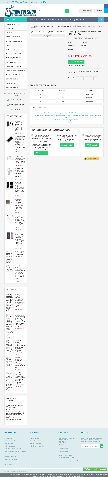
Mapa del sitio (9, 464)
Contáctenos (8, 443)
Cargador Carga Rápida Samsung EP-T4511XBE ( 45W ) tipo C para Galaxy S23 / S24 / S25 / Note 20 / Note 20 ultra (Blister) (20, 320)
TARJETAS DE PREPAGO (13, 75)
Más (33, 108)
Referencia (71, 45)
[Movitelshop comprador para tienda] (15, 94)
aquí (83, 476)
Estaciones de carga (13, 66)
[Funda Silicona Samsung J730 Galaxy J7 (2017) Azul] (67, 135)
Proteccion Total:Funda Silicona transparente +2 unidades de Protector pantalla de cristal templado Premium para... (41, 146)
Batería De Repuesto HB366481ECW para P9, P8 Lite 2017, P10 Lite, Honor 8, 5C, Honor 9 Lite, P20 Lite (20, 204)
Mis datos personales (37, 446)
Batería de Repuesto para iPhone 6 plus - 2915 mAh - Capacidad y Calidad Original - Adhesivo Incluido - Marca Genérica (15, 413)
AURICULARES (10, 49)
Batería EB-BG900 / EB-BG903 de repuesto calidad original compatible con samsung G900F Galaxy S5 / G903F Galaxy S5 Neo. (20, 143)
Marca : (70, 42)
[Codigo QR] (15, 109)
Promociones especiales (12, 400)
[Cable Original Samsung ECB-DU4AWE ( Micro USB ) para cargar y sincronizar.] (9, 174)
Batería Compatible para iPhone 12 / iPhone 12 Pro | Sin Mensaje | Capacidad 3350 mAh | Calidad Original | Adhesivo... (20, 301)
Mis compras (34, 438)
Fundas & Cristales (13, 24)
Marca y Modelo (12, 87)
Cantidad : (71, 49)
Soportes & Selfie (12, 79)
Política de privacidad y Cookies (15, 451)
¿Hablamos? (79, 20)
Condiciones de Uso (11, 454)
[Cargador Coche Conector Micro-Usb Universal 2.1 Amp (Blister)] (9, 262)
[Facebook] (106, 6)
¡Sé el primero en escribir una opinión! (87, 71)
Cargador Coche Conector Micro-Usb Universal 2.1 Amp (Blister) (20, 254)
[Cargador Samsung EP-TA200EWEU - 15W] (9, 366)
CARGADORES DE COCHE (14, 41)
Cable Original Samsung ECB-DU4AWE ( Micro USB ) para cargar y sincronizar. (20, 172)
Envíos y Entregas (10, 456)
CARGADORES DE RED (13, 37)
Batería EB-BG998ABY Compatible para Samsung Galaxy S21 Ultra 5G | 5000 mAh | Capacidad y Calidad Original (20, 346)
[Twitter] (106, 10)
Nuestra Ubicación (55, 20)
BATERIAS (9, 32)
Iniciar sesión (87, 10)
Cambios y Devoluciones (12, 448)
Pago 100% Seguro (10, 459)
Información (41, 20)
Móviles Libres (11, 83)
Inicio (32, 20)
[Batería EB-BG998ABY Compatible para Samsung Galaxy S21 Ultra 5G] (9, 352)
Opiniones (42, 108)
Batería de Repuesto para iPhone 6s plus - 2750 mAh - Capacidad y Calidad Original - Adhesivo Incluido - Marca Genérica (20, 239)
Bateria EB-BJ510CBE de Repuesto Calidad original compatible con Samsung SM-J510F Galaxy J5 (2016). (19, 187)
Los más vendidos (14, 116)
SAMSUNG (84, 42)
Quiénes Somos (9, 446)
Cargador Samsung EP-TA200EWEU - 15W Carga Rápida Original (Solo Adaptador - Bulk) (20, 362)
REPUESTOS (10, 28)
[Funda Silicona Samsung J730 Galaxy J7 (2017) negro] (92, 135)
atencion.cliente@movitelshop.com (71, 461)
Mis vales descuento (37, 441)
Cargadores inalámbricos (15, 70)
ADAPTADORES (11, 62)
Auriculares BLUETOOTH (14, 53)
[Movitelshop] (20, 16)
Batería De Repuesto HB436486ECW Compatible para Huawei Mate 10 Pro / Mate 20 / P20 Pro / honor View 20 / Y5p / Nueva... (20, 272)
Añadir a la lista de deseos (77, 65)
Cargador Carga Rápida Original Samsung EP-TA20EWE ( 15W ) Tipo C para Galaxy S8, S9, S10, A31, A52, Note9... (20, 221)
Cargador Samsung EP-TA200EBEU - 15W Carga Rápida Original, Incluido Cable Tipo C (19, 125)
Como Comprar (9, 462)
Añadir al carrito (77, 61)
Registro (99, 10)
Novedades (11, 289)
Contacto (68, 20)
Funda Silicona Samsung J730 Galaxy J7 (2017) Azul (67, 140)
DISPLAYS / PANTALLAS (13, 58)
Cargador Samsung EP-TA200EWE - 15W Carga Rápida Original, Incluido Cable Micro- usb (20, 159)
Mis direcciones (35, 443)
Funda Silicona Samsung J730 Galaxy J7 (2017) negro (92, 140)
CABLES (8, 45)
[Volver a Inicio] (30, 26)
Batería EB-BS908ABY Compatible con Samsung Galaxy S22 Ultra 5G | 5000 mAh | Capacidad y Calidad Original (20, 378)
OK (102, 446)
